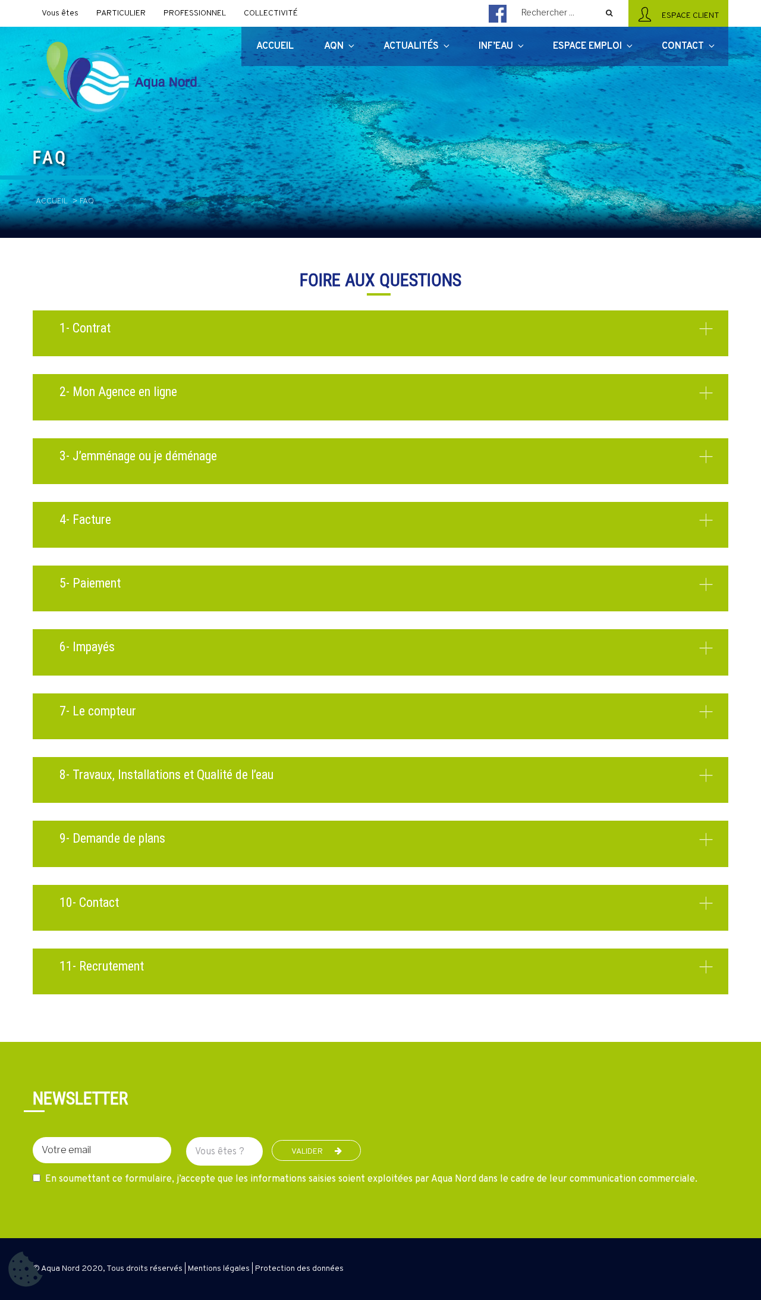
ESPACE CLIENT (688, 16)
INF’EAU (496, 46)
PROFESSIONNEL (194, 13)
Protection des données (299, 1269)
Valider (307, 1152)
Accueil (52, 201)
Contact (683, 46)
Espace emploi (587, 46)
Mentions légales (219, 1269)
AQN (334, 46)
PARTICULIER (121, 13)
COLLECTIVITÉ (271, 13)
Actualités (411, 46)
